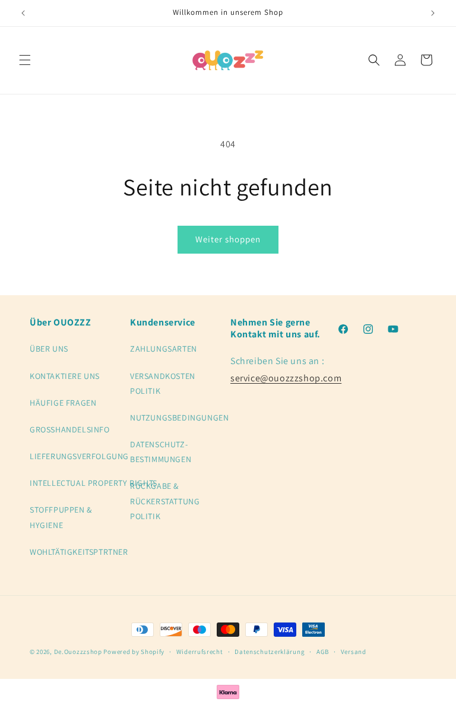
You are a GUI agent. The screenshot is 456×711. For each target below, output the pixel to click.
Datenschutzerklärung (270, 651)
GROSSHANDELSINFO (70, 429)
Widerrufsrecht (199, 651)
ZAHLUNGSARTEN (163, 348)
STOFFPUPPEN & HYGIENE (61, 517)
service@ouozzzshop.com (285, 378)
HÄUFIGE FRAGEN (63, 402)
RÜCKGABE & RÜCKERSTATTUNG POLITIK (165, 501)
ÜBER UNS (49, 348)
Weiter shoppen (228, 239)
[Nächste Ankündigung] (433, 13)
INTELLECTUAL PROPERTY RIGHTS (93, 483)
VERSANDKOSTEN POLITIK (162, 383)
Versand (353, 651)
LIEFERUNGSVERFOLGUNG (79, 456)
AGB (322, 651)
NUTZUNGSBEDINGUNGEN (179, 417)
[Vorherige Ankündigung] (23, 13)
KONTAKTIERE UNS (65, 376)
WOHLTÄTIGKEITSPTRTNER (79, 551)
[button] (25, 60)
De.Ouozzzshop (78, 651)
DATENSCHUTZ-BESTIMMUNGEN (160, 451)
